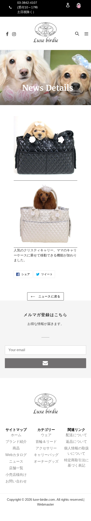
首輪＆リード (46, 441)
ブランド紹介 (16, 441)
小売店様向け (16, 475)
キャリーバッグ (46, 455)
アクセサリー (46, 448)
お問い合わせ (16, 481)
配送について (76, 435)
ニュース (16, 461)
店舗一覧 (16, 468)
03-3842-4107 (27, 2)
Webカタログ (16, 455)
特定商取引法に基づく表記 (76, 462)
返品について (76, 441)
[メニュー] (86, 33)
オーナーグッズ (46, 461)
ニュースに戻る (48, 296)
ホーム (16, 435)
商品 (16, 448)
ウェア (46, 435)
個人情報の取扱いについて (76, 450)
